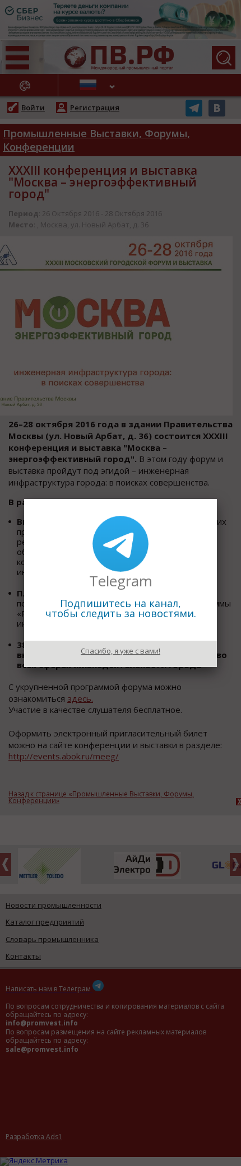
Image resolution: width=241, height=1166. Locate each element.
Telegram (120, 581)
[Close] (217, 499)
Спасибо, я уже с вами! (120, 651)
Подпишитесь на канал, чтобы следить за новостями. (120, 608)
